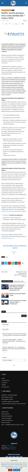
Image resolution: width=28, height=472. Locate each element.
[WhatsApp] (12, 23)
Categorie (4, 357)
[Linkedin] (16, 23)
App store (11, 238)
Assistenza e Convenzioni (10, 7)
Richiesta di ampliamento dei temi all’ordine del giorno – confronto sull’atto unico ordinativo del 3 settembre (14, 334)
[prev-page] (2, 307)
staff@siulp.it (13, 448)
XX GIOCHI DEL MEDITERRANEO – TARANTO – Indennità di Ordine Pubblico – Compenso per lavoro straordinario (14, 341)
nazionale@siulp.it (12, 447)
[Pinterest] (9, 23)
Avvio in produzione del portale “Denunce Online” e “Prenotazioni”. (17, 302)
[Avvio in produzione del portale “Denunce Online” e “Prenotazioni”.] (5, 302)
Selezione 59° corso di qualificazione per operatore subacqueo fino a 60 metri (20, 274)
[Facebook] (2, 23)
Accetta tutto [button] (16, 470)
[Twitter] (6, 23)
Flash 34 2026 (5, 324)
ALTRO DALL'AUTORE (18, 281)
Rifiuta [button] (10, 470)
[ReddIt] (19, 23)
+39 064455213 (9, 445)
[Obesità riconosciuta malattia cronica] (5, 295)
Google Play (4, 238)
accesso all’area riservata (8, 211)
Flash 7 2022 (4, 272)
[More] (22, 23)
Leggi (20, 467)
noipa (7, 256)
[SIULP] (14, 3)
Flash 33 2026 (5, 329)
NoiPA (20, 211)
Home (2, 7)
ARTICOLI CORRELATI (7, 281)
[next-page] (5, 307)
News (13, 10)
